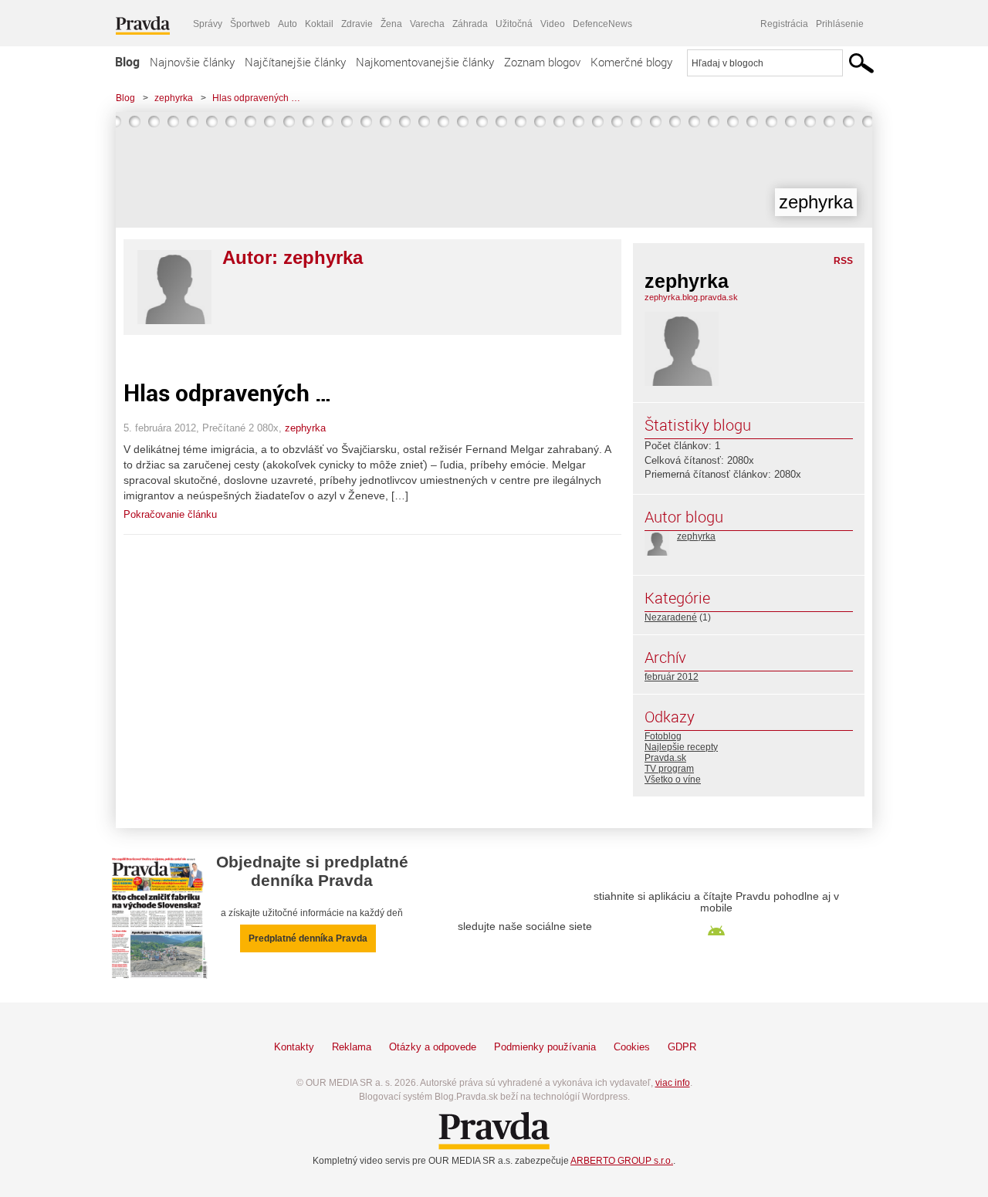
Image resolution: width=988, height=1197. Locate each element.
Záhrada (470, 24)
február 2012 (672, 676)
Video (552, 24)
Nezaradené (671, 617)
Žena (391, 24)
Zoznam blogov (542, 61)
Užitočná (514, 24)
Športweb (250, 24)
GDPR (682, 1047)
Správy (207, 24)
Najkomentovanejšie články (425, 61)
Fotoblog (663, 736)
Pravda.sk (665, 757)
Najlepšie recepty (681, 747)
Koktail (319, 24)
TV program (669, 768)
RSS (843, 260)
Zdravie (357, 24)
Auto (287, 24)
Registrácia (784, 24)
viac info (672, 1082)
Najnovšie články (192, 61)
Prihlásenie (840, 24)
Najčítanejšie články (295, 61)
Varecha (427, 24)
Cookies (632, 1047)
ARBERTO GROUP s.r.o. (621, 1160)
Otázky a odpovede (432, 1047)
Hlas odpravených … (256, 98)
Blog (127, 61)
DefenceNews (602, 24)
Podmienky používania (545, 1047)
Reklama (351, 1047)
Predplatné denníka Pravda (308, 938)
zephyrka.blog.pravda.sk (691, 297)
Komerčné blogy (631, 61)
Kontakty (294, 1047)
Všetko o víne (673, 779)
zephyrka (173, 98)
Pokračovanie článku (170, 514)
